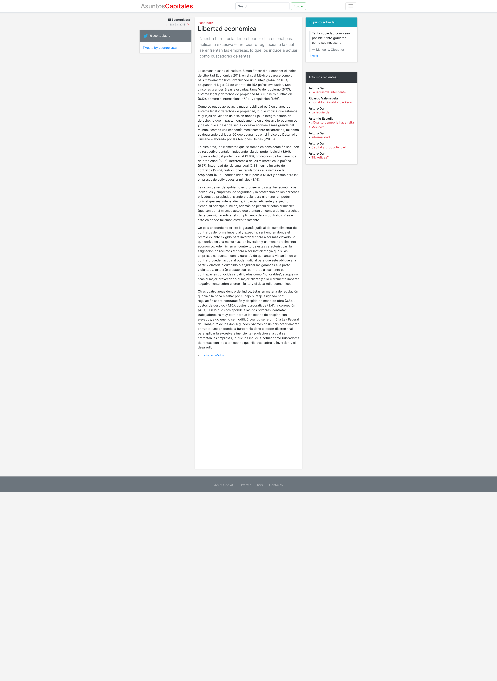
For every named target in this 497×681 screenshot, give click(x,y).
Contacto (276, 485)
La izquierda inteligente (328, 92)
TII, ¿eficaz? (320, 157)
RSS (260, 485)
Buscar (298, 6)
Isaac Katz (205, 23)
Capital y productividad (328, 147)
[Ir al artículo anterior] (167, 24)
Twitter (246, 485)
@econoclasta (159, 36)
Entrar (313, 56)
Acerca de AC (224, 485)
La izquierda (320, 112)
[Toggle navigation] (350, 6)
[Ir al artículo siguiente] (188, 24)
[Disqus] (248, 417)
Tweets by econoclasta (160, 48)
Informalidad (320, 137)
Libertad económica (212, 355)
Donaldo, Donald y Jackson (331, 102)
